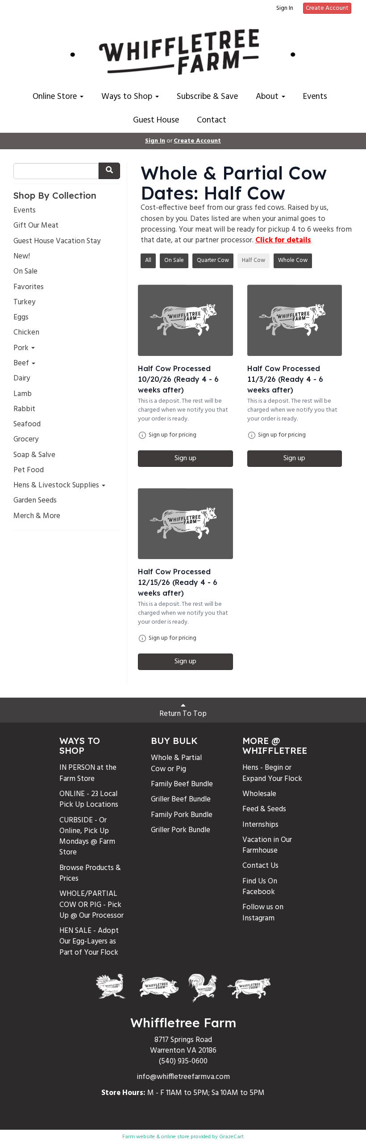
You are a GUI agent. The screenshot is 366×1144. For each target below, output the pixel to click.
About (268, 96)
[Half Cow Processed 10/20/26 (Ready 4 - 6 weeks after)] (185, 320)
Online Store (56, 96)
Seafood (27, 424)
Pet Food (28, 470)
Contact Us (260, 866)
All (148, 260)
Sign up (185, 458)
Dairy (21, 378)
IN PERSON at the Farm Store (87, 773)
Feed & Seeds (264, 809)
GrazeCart (231, 1136)
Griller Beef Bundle (181, 799)
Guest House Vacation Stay (56, 241)
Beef (22, 363)
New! (21, 256)
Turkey (24, 302)
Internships (260, 825)
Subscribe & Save (207, 96)
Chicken (26, 332)
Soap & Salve (34, 455)
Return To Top (183, 714)
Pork (21, 348)
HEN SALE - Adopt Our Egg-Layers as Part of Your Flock (89, 942)
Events (315, 96)
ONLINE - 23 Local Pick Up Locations (88, 799)
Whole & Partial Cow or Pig (176, 763)
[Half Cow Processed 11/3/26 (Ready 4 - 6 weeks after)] (294, 320)
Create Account (327, 8)
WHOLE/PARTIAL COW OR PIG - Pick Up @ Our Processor (91, 905)
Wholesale (259, 794)
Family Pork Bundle (181, 815)
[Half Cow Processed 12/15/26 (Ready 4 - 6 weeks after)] (185, 523)
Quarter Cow (213, 260)
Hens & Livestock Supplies (57, 485)
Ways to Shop (127, 96)
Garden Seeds (35, 500)
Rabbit (24, 409)
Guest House (156, 120)
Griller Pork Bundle (180, 830)
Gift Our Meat (35, 226)
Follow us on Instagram (262, 912)
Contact (211, 120)
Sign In (284, 8)
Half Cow (253, 260)
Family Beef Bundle (182, 784)
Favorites (28, 287)
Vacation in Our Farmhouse (267, 845)
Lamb (22, 394)
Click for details (283, 240)
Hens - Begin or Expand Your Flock (272, 773)
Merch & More (36, 516)
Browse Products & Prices (90, 873)
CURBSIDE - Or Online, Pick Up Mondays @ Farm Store (87, 836)
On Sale (25, 271)
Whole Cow (293, 260)
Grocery (25, 439)
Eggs (21, 317)
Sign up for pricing (172, 435)
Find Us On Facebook (259, 886)
